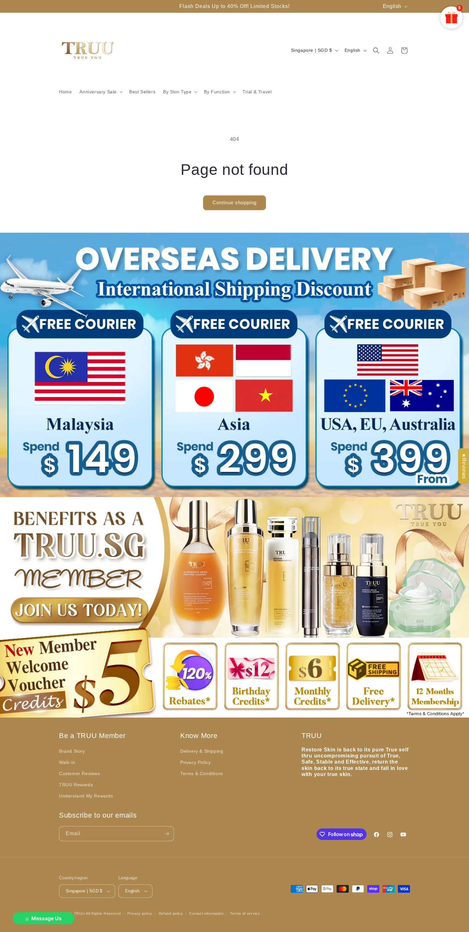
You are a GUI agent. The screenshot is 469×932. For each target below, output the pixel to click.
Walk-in (67, 762)
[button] (100, 91)
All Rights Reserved (103, 913)
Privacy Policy (195, 762)
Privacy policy (139, 913)
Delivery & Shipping (201, 751)
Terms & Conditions (201, 773)
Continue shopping (234, 202)
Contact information (206, 913)
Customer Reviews (79, 773)
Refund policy (171, 913)
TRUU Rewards (76, 784)
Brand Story (72, 751)
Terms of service (245, 913)
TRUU (79, 913)
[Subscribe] (167, 833)
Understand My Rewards (86, 795)
